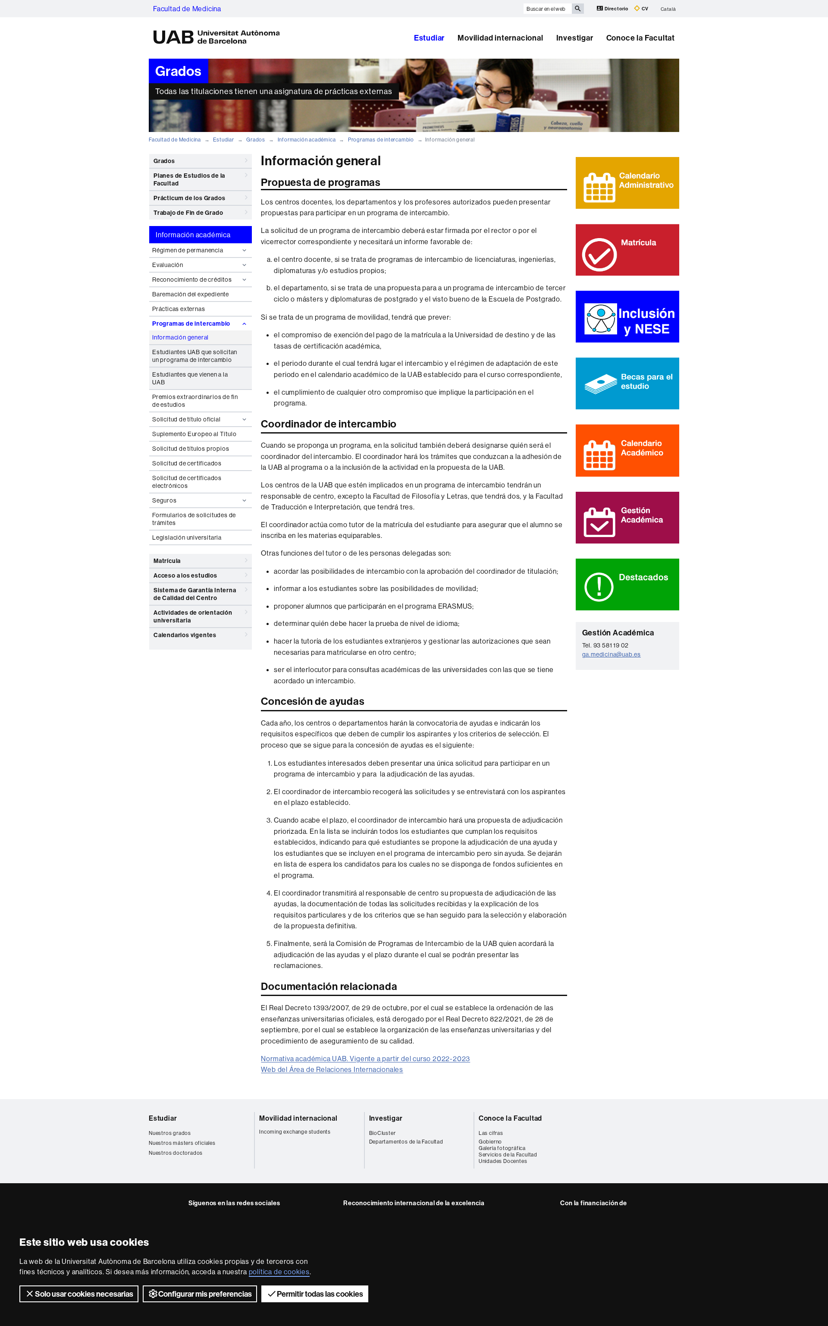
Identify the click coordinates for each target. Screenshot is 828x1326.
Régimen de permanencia (187, 250)
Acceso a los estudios (185, 575)
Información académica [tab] (193, 234)
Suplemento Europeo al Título (194, 434)
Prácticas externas (178, 309)
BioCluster (382, 1133)
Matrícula (167, 561)
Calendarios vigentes (185, 635)
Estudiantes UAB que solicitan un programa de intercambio (194, 356)
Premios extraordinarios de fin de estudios (195, 400)
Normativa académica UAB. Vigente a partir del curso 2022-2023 (365, 1058)
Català (668, 9)
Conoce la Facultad (510, 1118)
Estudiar (429, 38)
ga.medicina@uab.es (611, 654)
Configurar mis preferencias (205, 1294)
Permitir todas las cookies (320, 1294)
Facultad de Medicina (187, 8)
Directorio (616, 9)
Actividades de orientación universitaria (193, 616)
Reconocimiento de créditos (192, 279)
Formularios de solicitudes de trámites (194, 519)
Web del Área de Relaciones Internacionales (332, 1069)
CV (644, 9)
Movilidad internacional (500, 38)
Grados (255, 139)
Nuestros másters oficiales (182, 1143)
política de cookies (279, 1271)
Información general (180, 337)
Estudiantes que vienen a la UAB (190, 378)
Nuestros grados (170, 1133)
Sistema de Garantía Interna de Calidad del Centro (195, 594)
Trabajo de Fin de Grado (188, 213)
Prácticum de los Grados (189, 198)
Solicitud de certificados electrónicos (187, 482)
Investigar (574, 38)
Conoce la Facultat (640, 38)
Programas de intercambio (381, 139)
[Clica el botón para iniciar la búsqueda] (578, 8)
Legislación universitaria (187, 537)
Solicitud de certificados (187, 463)
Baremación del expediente (190, 294)
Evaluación (167, 265)
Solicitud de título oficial (186, 419)
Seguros (164, 500)
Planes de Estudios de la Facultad (189, 179)
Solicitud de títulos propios (190, 448)
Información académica (307, 139)
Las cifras (491, 1133)
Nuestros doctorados (176, 1153)
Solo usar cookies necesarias (84, 1294)
